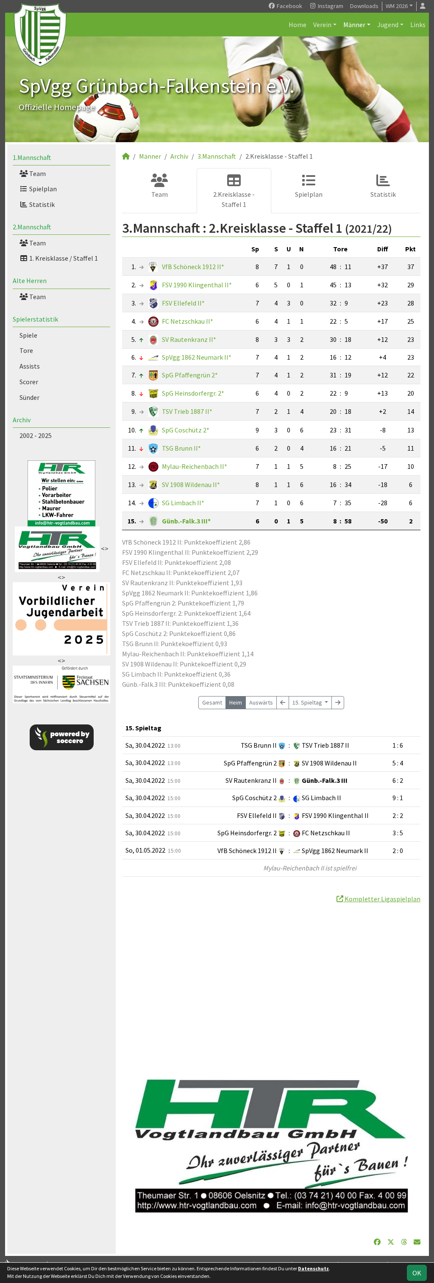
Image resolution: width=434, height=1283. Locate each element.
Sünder (29, 397)
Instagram (330, 6)
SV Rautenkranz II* (189, 339)
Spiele (28, 335)
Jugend (387, 24)
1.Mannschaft (32, 157)
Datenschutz (313, 1268)
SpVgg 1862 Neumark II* (196, 357)
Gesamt (212, 702)
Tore (26, 350)
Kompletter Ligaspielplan (381, 899)
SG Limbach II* (183, 502)
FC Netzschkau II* (187, 321)
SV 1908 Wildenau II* (191, 484)
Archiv (22, 420)
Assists (29, 366)
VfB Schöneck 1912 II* (193, 266)
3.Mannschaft (217, 156)
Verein (322, 24)
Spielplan (42, 188)
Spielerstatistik (35, 319)
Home (297, 24)
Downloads (364, 6)
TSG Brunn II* (181, 448)
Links (418, 24)
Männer (354, 24)
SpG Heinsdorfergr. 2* (193, 393)
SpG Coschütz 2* (185, 430)
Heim (235, 702)
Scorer (28, 381)
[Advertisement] (271, 983)
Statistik (41, 204)
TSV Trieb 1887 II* (187, 411)
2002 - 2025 (35, 435)
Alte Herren (30, 280)
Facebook (288, 6)
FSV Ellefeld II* (183, 303)
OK (416, 1273)
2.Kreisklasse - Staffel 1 (234, 199)
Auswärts (261, 702)
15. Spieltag (307, 702)
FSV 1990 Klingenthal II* (197, 285)
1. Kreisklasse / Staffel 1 (63, 258)
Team (37, 173)
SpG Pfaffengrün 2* (190, 375)
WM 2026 (397, 6)
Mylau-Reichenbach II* (194, 466)
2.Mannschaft (32, 227)
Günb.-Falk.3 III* (186, 521)
